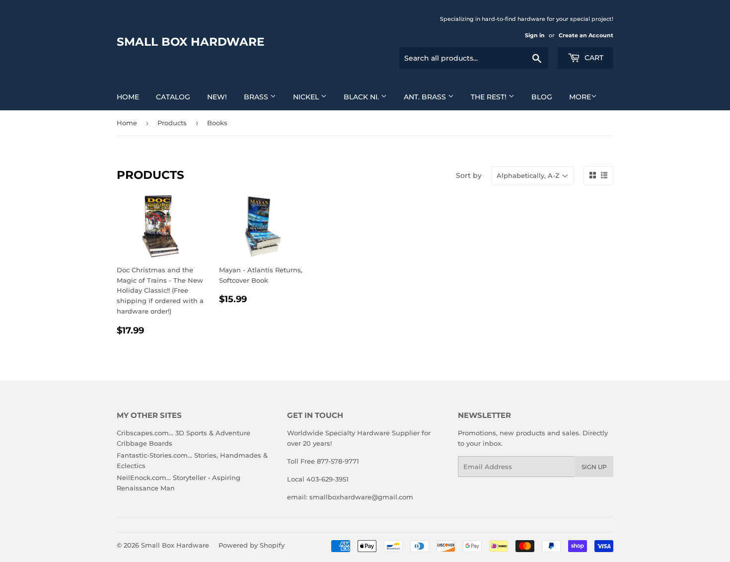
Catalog (173, 96)
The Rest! (490, 96)
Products (172, 123)
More (580, 96)
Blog (541, 96)
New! (217, 96)
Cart (593, 57)
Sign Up (594, 467)
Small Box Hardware (190, 42)
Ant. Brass (426, 96)
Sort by (469, 175)
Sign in (535, 35)
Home (128, 96)
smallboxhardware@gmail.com (361, 497)
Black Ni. (362, 96)
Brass (257, 96)
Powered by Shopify (252, 545)
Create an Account (586, 35)
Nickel (307, 96)
